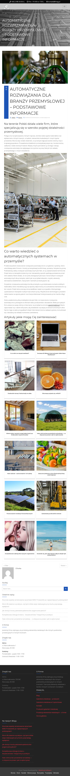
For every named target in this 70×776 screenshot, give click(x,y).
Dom (18, 773)
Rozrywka (40, 773)
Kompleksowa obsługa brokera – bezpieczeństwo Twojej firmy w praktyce (27, 615)
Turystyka (48, 773)
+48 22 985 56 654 (17, 2)
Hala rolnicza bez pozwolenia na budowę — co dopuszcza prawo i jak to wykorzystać (31, 619)
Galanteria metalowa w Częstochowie (49, 702)
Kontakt (39, 706)
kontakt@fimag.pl (54, 2)
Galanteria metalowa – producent (47, 699)
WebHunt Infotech (45, 770)
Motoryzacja (31, 773)
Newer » (63, 566)
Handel (23, 773)
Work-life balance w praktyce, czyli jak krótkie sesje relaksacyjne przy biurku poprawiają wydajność (17, 737)
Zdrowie (56, 773)
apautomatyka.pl (54, 305)
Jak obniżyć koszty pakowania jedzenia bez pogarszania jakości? (24, 611)
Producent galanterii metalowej (47, 709)
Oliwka (13, 117)
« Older (6, 566)
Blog (38, 696)
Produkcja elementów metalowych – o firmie (51, 713)
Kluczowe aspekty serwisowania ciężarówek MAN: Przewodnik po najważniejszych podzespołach (35, 600)
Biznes (20, 117)
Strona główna (41, 716)
